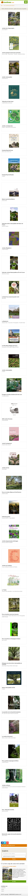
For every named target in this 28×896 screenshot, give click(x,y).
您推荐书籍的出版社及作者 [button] (9, 845)
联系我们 (2, 889)
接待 (1, 5)
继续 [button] (15, 881)
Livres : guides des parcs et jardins (9, 5)
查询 (14, 859)
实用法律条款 (3, 887)
